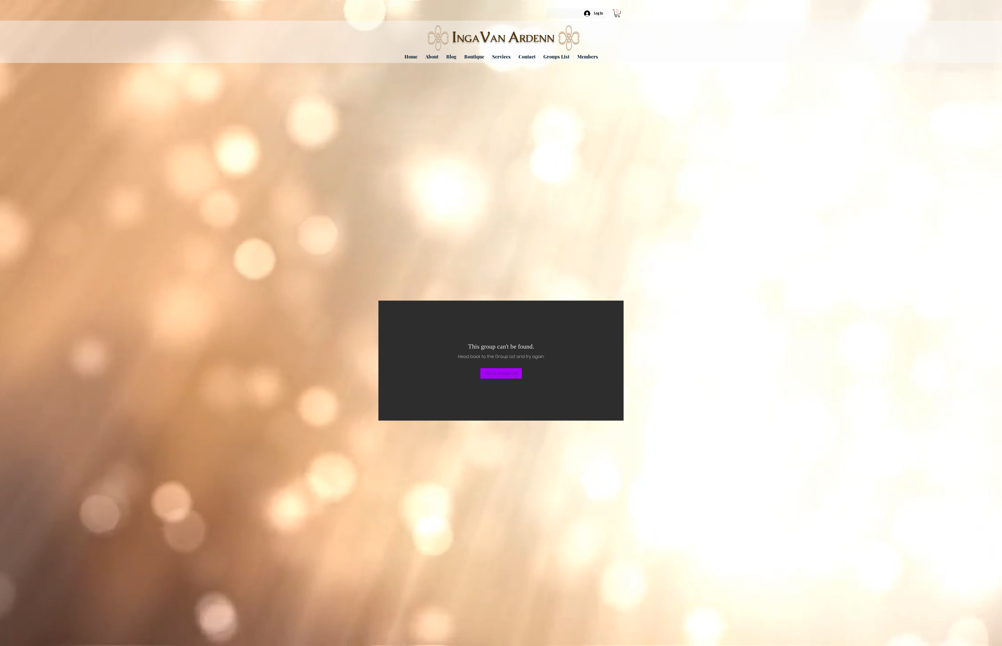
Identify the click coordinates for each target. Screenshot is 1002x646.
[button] (617, 13)
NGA (468, 38)
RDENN (536, 38)
